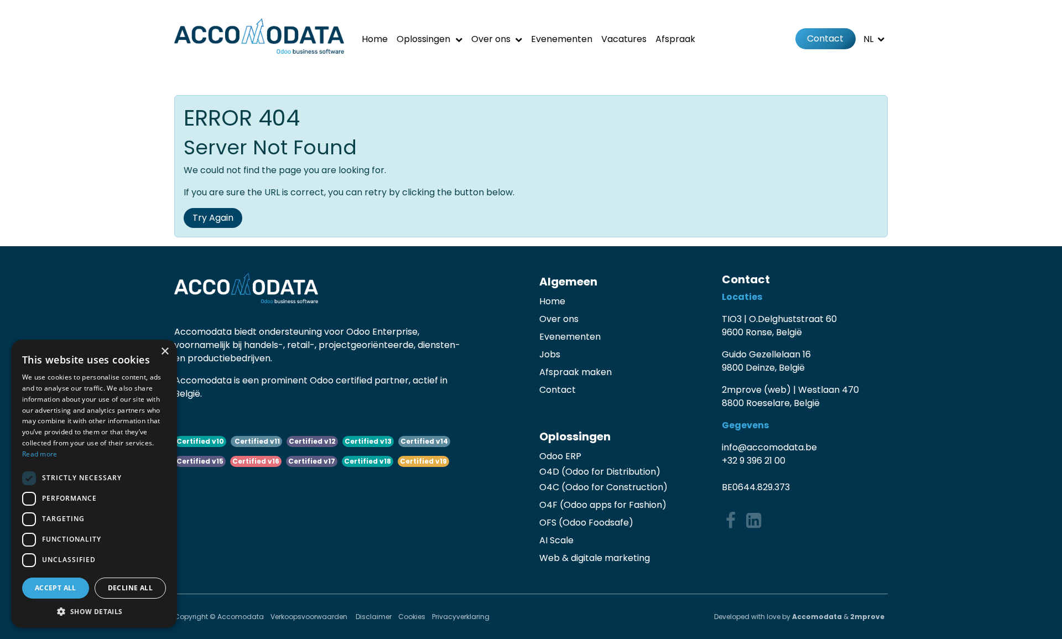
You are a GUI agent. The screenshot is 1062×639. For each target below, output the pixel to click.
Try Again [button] (212, 217)
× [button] (164, 351)
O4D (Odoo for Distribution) (599, 471)
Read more (40, 454)
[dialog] (94, 484)
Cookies (411, 616)
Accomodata (817, 616)
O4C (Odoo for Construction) (603, 487)
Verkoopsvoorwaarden (309, 616)
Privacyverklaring (461, 616)
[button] (94, 611)
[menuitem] (374, 39)
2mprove (867, 616)
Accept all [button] (55, 588)
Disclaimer (374, 616)
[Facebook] (730, 521)
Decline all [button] (130, 588)
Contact (825, 38)
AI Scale (556, 540)
